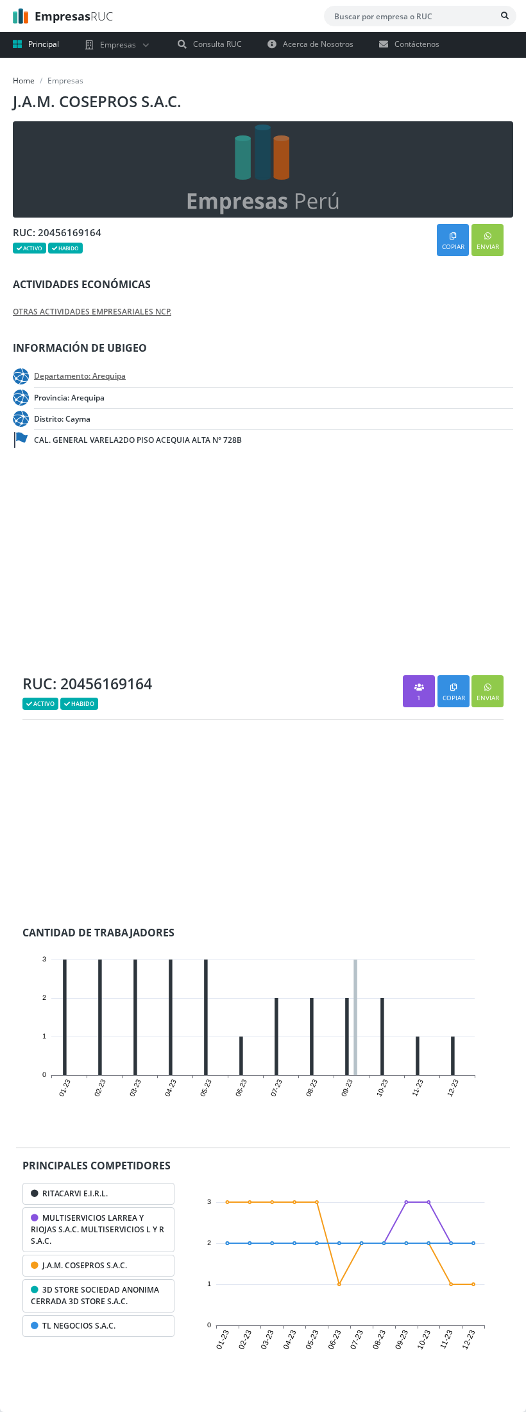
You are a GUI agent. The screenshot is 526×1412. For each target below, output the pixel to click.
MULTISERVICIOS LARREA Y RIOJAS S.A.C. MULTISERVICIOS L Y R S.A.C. (97, 1229)
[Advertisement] (102, 566)
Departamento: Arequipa (80, 376)
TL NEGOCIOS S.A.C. (76, 1325)
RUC (74, 16)
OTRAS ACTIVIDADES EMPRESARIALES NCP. (92, 312)
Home (24, 80)
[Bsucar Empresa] (504, 16)
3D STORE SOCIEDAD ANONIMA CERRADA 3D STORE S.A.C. (95, 1295)
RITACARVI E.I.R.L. (73, 1193)
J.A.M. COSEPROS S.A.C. (82, 1265)
